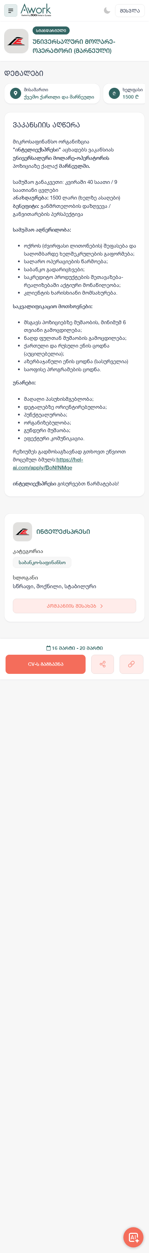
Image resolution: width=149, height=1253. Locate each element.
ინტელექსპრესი (63, 531)
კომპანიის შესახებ (72, 606)
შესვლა (130, 11)
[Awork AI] (133, 1237)
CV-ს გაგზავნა (45, 664)
